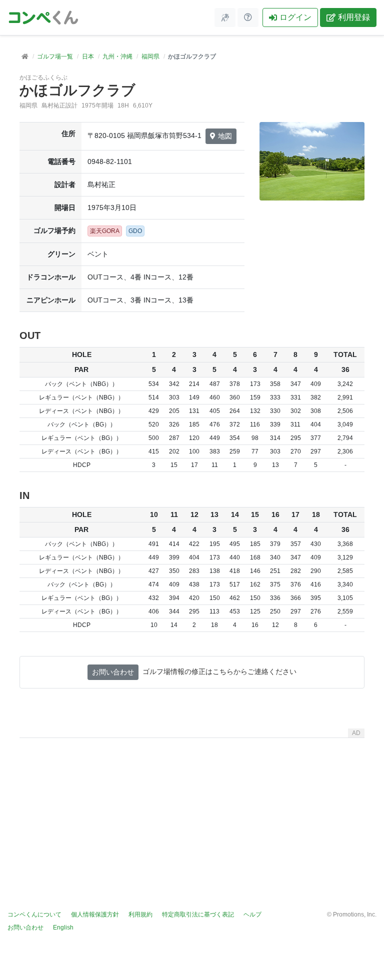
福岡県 (151, 56)
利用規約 (140, 914)
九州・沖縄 (117, 56)
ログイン (296, 17)
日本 (88, 56)
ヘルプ (253, 914)
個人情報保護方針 (95, 914)
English (63, 927)
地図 (225, 136)
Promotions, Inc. (354, 914)
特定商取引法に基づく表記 (198, 914)
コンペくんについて (35, 914)
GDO (135, 231)
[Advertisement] (192, 812)
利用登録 (354, 17)
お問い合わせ (113, 672)
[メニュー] (225, 17)
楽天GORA (105, 231)
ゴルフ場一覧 (55, 56)
